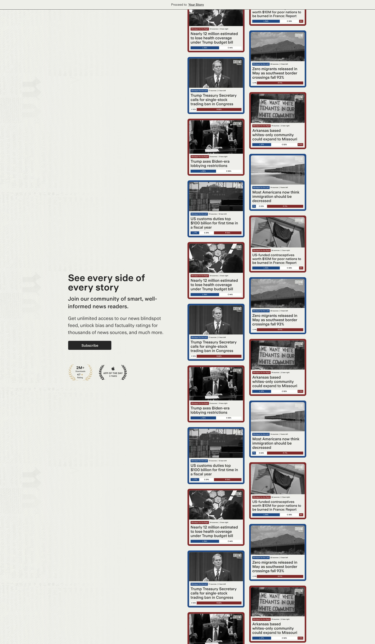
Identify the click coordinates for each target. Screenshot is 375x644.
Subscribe (89, 345)
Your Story (196, 4)
